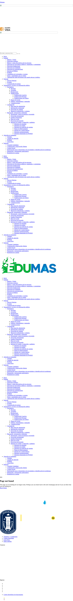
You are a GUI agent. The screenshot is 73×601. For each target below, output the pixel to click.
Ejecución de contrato (17, 109)
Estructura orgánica (12, 61)
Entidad (6, 58)
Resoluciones (14, 92)
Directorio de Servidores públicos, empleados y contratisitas (24, 64)
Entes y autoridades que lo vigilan (16, 75)
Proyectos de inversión (17, 121)
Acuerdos (13, 90)
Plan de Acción (15, 119)
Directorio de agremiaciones (15, 69)
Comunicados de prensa (14, 84)
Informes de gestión (19, 125)
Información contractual (17, 108)
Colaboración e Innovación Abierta (17, 146)
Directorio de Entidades (13, 67)
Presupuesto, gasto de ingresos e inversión (22, 114)
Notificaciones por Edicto (21, 98)
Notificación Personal (20, 96)
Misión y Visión (11, 59)
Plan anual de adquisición (18, 106)
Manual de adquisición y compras (20, 111)
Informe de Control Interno (21, 130)
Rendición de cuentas (13, 153)
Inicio (5, 56)
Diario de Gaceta (15, 100)
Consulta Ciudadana (13, 145)
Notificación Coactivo (20, 95)
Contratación (10, 104)
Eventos (9, 82)
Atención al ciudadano (10, 135)
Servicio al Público (12, 71)
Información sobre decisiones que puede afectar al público (23, 77)
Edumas (2, 2)
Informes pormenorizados (21, 132)
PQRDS (9, 72)
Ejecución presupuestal (17, 116)
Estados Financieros (16, 117)
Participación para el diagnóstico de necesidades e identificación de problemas (29, 149)
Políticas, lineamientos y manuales (20, 101)
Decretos (13, 88)
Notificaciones (15, 93)
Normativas (10, 87)
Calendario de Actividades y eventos (17, 74)
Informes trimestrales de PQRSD (23, 133)
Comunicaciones (15, 103)
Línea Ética (10, 141)
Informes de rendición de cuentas (23, 127)
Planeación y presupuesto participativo (18, 151)
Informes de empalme (20, 124)
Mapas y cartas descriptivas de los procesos (19, 63)
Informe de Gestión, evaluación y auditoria (23, 122)
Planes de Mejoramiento (21, 129)
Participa (6, 143)
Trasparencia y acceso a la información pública (17, 85)
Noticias (6, 79)
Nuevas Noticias (11, 80)
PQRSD (9, 140)
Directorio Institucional (13, 66)
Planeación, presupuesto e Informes (17, 112)
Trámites (9, 137)
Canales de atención (12, 138)
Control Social (11, 148)
